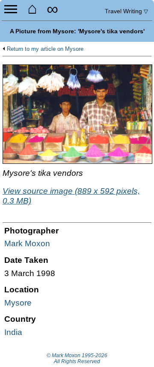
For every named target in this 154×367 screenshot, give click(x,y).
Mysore (18, 302)
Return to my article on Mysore (45, 49)
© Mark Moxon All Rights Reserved (77, 358)
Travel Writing (126, 11)
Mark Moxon (27, 243)
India (13, 332)
